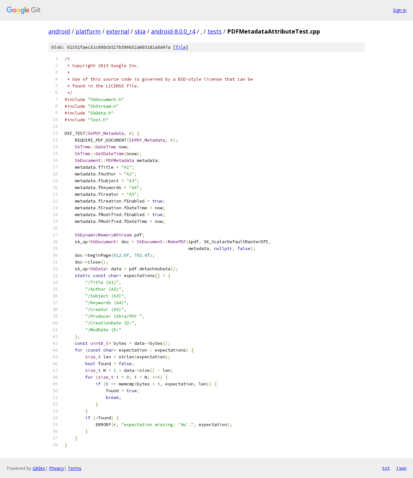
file (181, 47)
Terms (74, 468)
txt (386, 468)
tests (214, 31)
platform (88, 31)
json (401, 468)
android (59, 31)
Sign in (400, 10)
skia (140, 31)
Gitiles (39, 468)
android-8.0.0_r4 (173, 31)
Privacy (56, 468)
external (117, 31)
